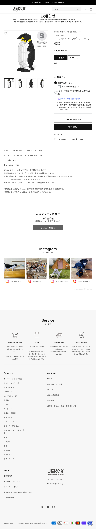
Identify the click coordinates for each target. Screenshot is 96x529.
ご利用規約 (8, 476)
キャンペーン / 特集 (54, 384)
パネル (6, 404)
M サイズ (74, 57)
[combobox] (66, 9)
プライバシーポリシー (12, 487)
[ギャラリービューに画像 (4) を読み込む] (31, 83)
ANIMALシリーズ (10, 396)
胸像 (5, 446)
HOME (56, 32)
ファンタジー (9, 441)
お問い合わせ (9, 497)
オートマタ (8, 417)
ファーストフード (10, 422)
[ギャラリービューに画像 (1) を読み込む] (9, 83)
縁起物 (6, 400)
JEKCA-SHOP (14, 523)
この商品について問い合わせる (70, 139)
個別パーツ (8, 454)
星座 (5, 437)
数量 (56, 63)
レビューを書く (48, 227)
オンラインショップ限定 (13, 379)
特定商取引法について (12, 481)
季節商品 (7, 450)
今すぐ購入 (73, 126)
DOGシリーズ (9, 387)
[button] (5, 9)
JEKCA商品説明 (53, 395)
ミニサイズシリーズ (11, 383)
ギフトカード (9, 459)
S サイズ (60, 57)
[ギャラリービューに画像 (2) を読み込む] (20, 83)
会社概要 (50, 400)
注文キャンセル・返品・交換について (61, 406)
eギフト (50, 389)
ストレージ (8, 409)
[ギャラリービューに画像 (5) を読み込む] (42, 83)
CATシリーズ (9, 391)
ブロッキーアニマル (11, 426)
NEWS (49, 379)
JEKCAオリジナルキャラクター (14, 431)
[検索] (78, 9)
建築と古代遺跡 (10, 413)
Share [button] (59, 134)
